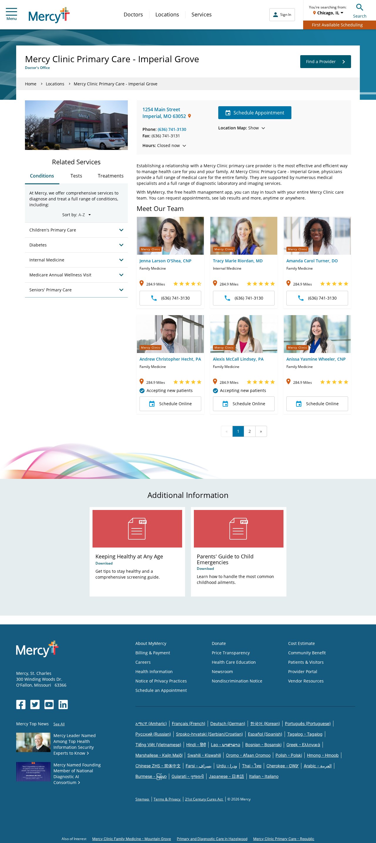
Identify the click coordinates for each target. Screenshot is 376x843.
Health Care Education (234, 662)
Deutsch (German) (227, 723)
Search (360, 16)
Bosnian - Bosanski (263, 744)
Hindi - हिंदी (196, 744)
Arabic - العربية (318, 765)
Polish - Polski (289, 755)
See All (59, 724)
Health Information (154, 671)
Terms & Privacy (167, 799)
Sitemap (142, 799)
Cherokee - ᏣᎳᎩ (282, 765)
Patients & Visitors (306, 662)
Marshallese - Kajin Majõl (158, 755)
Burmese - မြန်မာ (151, 776)
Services (202, 14)
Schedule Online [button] (175, 403)
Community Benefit (307, 653)
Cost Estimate (301, 643)
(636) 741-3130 (172, 129)
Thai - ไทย (251, 765)
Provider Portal (302, 671)
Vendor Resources (306, 681)
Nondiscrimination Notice (237, 681)
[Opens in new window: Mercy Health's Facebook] (21, 704)
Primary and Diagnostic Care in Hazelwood (212, 839)
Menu (11, 18)
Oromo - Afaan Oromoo (248, 755)
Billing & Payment (152, 653)
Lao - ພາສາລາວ (225, 744)
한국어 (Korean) (265, 723)
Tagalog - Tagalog (305, 733)
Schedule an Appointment (161, 690)
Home (30, 84)
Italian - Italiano (263, 776)
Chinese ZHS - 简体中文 (158, 765)
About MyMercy (150, 643)
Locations (167, 14)
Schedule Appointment (259, 112)
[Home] (49, 15)
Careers (143, 662)
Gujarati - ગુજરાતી (188, 776)
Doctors (133, 14)
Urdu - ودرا (226, 765)
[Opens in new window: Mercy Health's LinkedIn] (63, 704)
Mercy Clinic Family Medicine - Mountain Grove (131, 839)
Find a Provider (321, 61)
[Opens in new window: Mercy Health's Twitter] (35, 704)
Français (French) (188, 723)
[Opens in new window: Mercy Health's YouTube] (49, 704)
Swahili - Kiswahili (204, 755)
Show (238, 128)
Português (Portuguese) (308, 723)
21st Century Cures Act (204, 799)
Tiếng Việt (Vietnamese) (158, 744)
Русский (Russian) (153, 733)
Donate (219, 643)
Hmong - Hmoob (323, 755)
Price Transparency (231, 653)
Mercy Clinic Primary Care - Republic (283, 839)
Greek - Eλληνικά (303, 744)
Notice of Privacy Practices (161, 681)
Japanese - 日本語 (226, 776)
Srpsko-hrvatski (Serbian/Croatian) (209, 733)
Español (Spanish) (265, 733)
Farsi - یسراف (199, 765)
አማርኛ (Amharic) (151, 723)
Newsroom (222, 671)
